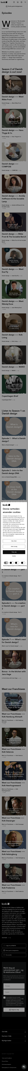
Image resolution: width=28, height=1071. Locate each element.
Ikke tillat (14, 541)
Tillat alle (14, 552)
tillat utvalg (14, 546)
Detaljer (14, 555)
